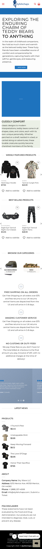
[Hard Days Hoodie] (10, 169)
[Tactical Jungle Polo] (31, 169)
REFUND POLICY (28, 542)
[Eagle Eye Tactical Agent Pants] (31, 214)
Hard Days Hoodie (8, 183)
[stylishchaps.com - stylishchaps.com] (21, 4)
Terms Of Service (26, 541)
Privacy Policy (14, 542)
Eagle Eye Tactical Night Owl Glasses (8, 229)
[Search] (35, 4)
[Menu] (3, 4)
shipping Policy (21, 539)
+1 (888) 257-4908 (17, 489)
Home (9, 539)
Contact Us (13, 541)
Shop (32, 539)
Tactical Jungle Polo (30, 183)
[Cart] (39, 4)
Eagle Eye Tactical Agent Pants (29, 229)
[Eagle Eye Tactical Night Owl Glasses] (10, 214)
